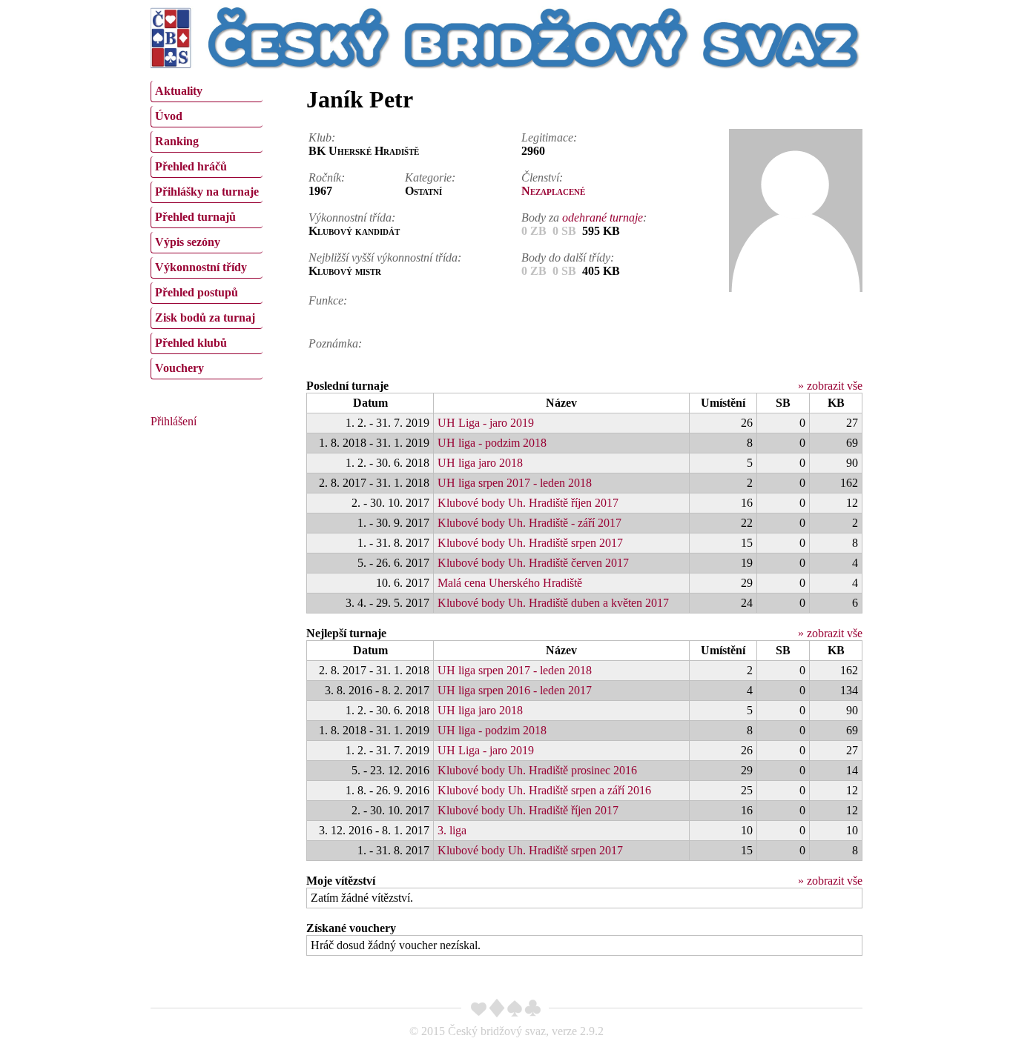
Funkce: (327, 300)
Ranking (177, 141)
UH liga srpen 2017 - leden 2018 (515, 482)
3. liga (452, 830)
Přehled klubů (191, 342)
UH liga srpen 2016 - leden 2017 (515, 690)
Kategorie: (430, 177)
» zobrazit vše (830, 385)
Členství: (542, 177)
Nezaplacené (553, 190)
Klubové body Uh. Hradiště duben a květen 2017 (553, 602)
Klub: (321, 137)
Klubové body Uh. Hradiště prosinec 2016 (537, 770)
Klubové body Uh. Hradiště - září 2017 (529, 522)
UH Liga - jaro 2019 (486, 422)
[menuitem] (207, 91)
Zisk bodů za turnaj (205, 317)
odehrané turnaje (602, 217)
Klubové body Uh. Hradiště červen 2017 (533, 562)
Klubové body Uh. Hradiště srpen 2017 (530, 542)
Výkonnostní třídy (201, 267)
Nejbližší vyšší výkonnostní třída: (384, 257)
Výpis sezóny (187, 242)
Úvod (168, 116)
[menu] (207, 228)
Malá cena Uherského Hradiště (510, 582)
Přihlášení (174, 421)
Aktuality (178, 90)
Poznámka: (335, 343)
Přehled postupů (196, 292)
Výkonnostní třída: (351, 217)
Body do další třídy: (567, 257)
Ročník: (326, 177)
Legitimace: (549, 137)
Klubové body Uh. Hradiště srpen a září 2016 (544, 790)
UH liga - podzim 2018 (492, 442)
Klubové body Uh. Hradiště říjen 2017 (528, 502)
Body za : (584, 217)
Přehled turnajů (195, 216)
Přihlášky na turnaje (207, 191)
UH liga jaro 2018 (480, 462)
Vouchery (179, 368)
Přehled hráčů (191, 166)
